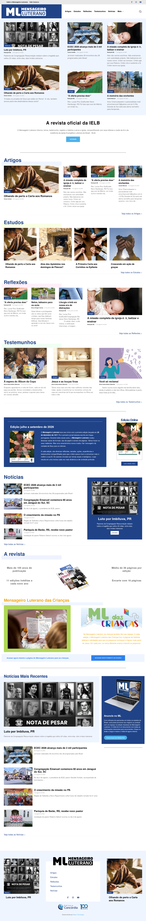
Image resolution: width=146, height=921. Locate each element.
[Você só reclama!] (120, 363)
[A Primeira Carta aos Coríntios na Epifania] (90, 244)
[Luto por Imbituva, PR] (31, 34)
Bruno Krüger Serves (37, 308)
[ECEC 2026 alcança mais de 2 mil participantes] (85, 33)
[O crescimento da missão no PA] (13, 518)
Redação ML (7, 52)
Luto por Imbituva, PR (15, 49)
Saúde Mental (111, 98)
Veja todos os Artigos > (132, 213)
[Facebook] (131, 2)
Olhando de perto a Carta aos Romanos (24, 92)
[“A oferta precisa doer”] (85, 82)
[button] (140, 11)
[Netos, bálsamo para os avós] (43, 294)
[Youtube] (140, 2)
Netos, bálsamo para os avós (41, 304)
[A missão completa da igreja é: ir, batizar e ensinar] (124, 33)
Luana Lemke (71, 52)
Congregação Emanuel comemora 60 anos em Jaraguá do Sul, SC (48, 501)
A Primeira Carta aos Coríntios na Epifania (86, 265)
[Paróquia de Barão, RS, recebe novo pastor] (13, 533)
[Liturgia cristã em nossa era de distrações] (71, 294)
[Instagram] (136, 2)
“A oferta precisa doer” (79, 95)
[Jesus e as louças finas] (73, 363)
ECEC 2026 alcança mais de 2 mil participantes (85, 48)
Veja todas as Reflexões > (130, 333)
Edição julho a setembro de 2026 (32, 427)
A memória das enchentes (120, 95)
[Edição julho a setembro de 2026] (22, 447)
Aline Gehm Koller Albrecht (12, 384)
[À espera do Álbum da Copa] (25, 363)
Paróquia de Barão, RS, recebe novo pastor (48, 529)
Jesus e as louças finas (65, 381)
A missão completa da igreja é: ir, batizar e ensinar (124, 48)
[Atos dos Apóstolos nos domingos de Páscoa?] (55, 244)
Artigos (7, 89)
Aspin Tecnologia (78, 914)
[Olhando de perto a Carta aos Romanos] (31, 77)
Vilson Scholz (8, 95)
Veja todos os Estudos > (131, 272)
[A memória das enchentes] (124, 82)
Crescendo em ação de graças (122, 265)
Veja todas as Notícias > (14, 544)
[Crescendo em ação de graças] (125, 244)
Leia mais (115, 533)
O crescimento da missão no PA (42, 515)
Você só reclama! (109, 381)
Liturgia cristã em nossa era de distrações (68, 305)
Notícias (7, 45)
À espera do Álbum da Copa (20, 381)
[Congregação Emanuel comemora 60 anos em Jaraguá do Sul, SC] (13, 503)
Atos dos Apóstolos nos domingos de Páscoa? (53, 265)
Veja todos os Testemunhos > (129, 401)
